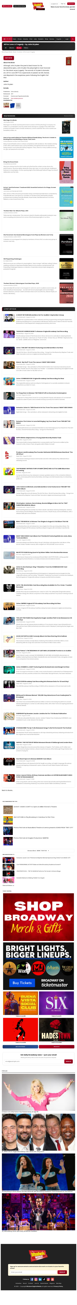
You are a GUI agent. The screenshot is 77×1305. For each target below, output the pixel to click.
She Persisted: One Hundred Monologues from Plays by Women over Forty (28, 235)
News (14, 39)
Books (19, 48)
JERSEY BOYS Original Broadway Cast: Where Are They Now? (23, 1152)
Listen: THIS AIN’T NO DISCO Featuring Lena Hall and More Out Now (39, 348)
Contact (30, 1283)
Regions (52, 1283)
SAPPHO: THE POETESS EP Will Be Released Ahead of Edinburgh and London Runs (44, 742)
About (25, 1283)
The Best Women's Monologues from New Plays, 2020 (21, 283)
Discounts (57, 1046)
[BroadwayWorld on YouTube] (52, 1279)
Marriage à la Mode (10, 120)
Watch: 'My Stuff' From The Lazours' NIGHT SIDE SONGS (35, 362)
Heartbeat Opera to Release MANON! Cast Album (33, 759)
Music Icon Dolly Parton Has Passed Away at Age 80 (20, 1112)
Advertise (18, 1283)
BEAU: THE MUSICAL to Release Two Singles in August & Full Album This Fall (42, 521)
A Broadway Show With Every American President (19, 1231)
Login (67, 39)
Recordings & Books (7, 52)
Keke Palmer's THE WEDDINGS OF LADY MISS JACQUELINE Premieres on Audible (43, 651)
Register (59, 39)
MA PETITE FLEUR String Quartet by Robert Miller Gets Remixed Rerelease (42, 552)
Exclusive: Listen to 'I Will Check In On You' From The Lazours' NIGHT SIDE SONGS (44, 407)
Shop (46, 39)
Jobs (35, 39)
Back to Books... (7, 790)
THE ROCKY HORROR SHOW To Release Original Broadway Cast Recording (42, 331)
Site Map (58, 1283)
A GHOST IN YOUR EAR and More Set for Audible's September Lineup (40, 315)
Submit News (44, 1283)
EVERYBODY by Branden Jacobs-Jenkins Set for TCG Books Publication (41, 713)
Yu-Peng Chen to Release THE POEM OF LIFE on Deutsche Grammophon (41, 393)
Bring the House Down (10, 162)
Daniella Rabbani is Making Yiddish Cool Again (31, 878)
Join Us (36, 1283)
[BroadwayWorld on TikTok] (44, 1279)
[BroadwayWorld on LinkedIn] (40, 1279)
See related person (17, 98)
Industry (25, 39)
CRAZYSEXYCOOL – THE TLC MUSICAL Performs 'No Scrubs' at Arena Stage (39, 871)
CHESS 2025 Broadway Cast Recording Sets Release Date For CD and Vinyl (42, 681)
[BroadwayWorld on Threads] (48, 1279)
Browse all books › (69, 116)
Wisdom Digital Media (33, 1286)
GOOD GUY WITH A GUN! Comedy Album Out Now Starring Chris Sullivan (41, 636)
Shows (20, 39)
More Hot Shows (20, 1046)
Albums (11, 48)
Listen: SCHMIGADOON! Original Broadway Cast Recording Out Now (40, 378)
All (5, 48)
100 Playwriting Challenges (12, 259)
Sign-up (63, 3)
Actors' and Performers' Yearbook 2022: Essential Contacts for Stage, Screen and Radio (29, 188)
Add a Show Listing (19, 6)
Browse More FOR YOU (37, 851)
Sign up (68, 1061)
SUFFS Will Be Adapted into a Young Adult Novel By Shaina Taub (38, 438)
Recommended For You (10, 801)
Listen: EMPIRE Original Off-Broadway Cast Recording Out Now (38, 603)
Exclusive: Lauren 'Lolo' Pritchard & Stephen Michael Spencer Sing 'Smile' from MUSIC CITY (43, 858)
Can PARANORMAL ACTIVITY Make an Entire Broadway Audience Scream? (39, 864)
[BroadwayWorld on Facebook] (32, 1279)
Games (51, 39)
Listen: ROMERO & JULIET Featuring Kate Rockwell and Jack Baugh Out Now (42, 667)
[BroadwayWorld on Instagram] (36, 1279)
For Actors (19, 52)
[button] (73, 39)
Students (40, 39)
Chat (30, 39)
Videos (26, 48)
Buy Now (8, 58)
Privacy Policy (58, 1286)
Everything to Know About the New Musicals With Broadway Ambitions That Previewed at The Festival (37, 1191)
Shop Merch (8, 6)
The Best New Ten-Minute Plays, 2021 (15, 211)
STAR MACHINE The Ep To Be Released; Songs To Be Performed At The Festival (43, 728)
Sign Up (62, 1272)
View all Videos (8, 885)
